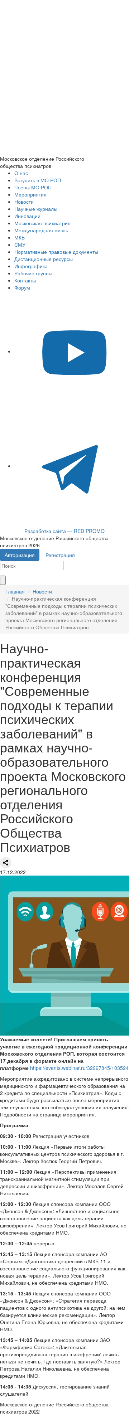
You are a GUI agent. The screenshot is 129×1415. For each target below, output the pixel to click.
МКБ (19, 237)
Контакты (25, 280)
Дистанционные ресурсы (43, 258)
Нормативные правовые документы (56, 251)
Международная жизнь (41, 230)
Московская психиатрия (42, 223)
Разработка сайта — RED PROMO (64, 530)
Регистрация (60, 554)
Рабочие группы (33, 273)
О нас (21, 172)
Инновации (27, 215)
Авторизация (20, 554)
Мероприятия (30, 194)
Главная (15, 591)
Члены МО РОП (33, 187)
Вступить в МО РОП (37, 180)
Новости (24, 201)
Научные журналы (35, 208)
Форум (22, 287)
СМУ (19, 244)
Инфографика (31, 266)
